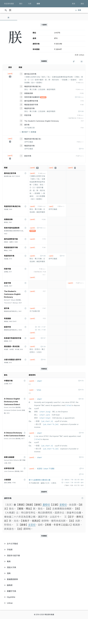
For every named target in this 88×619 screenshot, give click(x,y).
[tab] (8, 17)
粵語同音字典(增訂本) (32, 87)
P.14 (82, 149)
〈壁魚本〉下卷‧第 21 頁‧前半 (74, 480)
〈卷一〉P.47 (41, 327)
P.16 (82, 474)
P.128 (82, 111)
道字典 (26, 125)
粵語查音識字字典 (31, 105)
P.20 (82, 399)
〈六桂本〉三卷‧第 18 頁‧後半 (73, 482)
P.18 (82, 433)
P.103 (80, 97)
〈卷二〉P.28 (41, 330)
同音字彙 (27, 115)
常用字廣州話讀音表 (32, 97)
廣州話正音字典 (30, 74)
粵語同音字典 (29, 108)
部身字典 (27, 156)
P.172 (82, 381)
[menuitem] (44, 543)
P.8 (82, 468)
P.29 (44, 346)
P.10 (44, 359)
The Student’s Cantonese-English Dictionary (41, 121)
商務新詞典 (28, 93)
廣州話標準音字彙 (31, 101)
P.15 (82, 457)
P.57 (44, 338)
